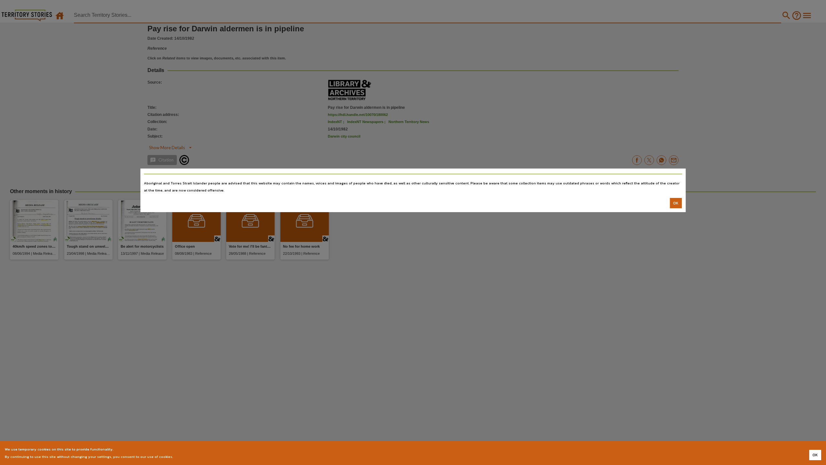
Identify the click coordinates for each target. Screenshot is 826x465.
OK (676, 203)
